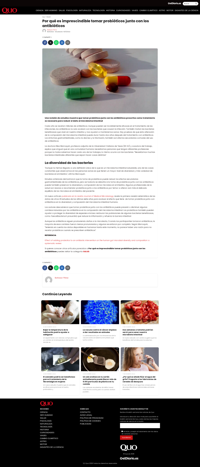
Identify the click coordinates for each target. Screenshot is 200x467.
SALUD (62, 10)
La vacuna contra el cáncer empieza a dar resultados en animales (99, 331)
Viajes (135, 10)
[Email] (67, 42)
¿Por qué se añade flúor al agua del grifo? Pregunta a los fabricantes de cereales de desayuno (139, 379)
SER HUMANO (51, 10)
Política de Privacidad (91, 418)
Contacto (85, 412)
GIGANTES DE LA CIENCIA (186, 10)
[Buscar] (196, 3)
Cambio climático (148, 10)
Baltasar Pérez (52, 30)
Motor (169, 10)
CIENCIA (39, 10)
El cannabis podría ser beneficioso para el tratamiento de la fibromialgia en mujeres (59, 379)
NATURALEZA (85, 10)
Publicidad (85, 424)
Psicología (72, 10)
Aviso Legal (86, 415)
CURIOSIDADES (123, 10)
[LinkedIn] (61, 42)
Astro (162, 10)
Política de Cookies (90, 421)
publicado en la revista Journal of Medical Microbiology (88, 196)
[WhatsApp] (56, 42)
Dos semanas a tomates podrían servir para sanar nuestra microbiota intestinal (138, 332)
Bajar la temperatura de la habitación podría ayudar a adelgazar (56, 332)
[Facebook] (44, 42)
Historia (110, 10)
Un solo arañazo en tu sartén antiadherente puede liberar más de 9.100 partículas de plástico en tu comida (99, 380)
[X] (50, 42)
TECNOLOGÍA (98, 10)
